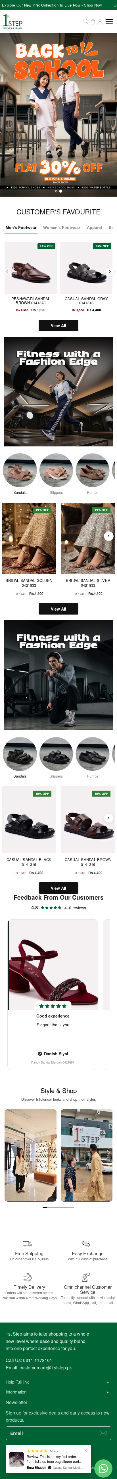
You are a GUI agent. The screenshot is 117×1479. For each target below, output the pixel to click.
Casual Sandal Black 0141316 (29, 862)
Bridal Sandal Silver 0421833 (88, 583)
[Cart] (93, 21)
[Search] (86, 21)
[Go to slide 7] (72, 1207)
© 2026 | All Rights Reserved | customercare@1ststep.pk (58, 1467)
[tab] (56, 191)
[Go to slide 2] (49, 1207)
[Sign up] (103, 1433)
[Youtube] (64, 1455)
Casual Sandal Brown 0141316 (88, 862)
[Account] (100, 21)
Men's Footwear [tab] (21, 227)
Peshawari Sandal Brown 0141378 (30, 300)
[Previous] (7, 272)
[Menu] (109, 22)
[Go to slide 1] (45, 1207)
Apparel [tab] (94, 227)
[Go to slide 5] (63, 1207)
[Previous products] (8, 536)
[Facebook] (41, 1455)
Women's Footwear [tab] (61, 227)
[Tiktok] (75, 1455)
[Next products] (109, 536)
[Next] (110, 272)
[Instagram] (53, 1455)
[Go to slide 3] (54, 1207)
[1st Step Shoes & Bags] (58, 115)
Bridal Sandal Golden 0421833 (29, 583)
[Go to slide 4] (58, 1207)
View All (58, 325)
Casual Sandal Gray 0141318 (86, 300)
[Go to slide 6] (67, 1207)
